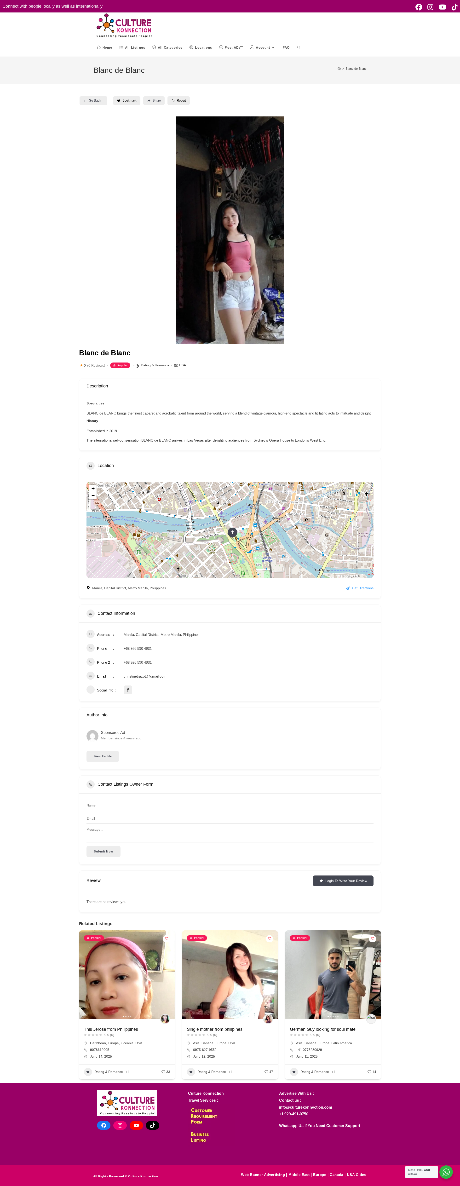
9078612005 (99, 1050)
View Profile (103, 756)
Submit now (103, 851)
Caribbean (98, 1043)
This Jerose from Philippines (111, 1029)
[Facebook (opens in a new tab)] (419, 7)
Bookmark (129, 100)
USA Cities (356, 1175)
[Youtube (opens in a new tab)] (442, 7)
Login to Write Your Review (346, 881)
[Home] (339, 68)
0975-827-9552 (205, 1050)
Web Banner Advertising (263, 1175)
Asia (196, 1043)
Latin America (341, 1043)
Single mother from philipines (214, 1029)
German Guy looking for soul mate (323, 1029)
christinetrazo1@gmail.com (145, 676)
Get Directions (363, 588)
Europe (113, 1043)
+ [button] (93, 488)
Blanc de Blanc (356, 68)
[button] (150, 230)
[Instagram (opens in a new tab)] (430, 7)
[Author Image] (165, 1019)
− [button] (93, 496)
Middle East (299, 1175)
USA (182, 365)
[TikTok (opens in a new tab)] (453, 7)
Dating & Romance (155, 365)
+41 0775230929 (309, 1050)
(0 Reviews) (96, 365)
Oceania (127, 1043)
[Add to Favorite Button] (166, 938)
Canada (207, 1043)
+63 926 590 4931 (138, 648)
